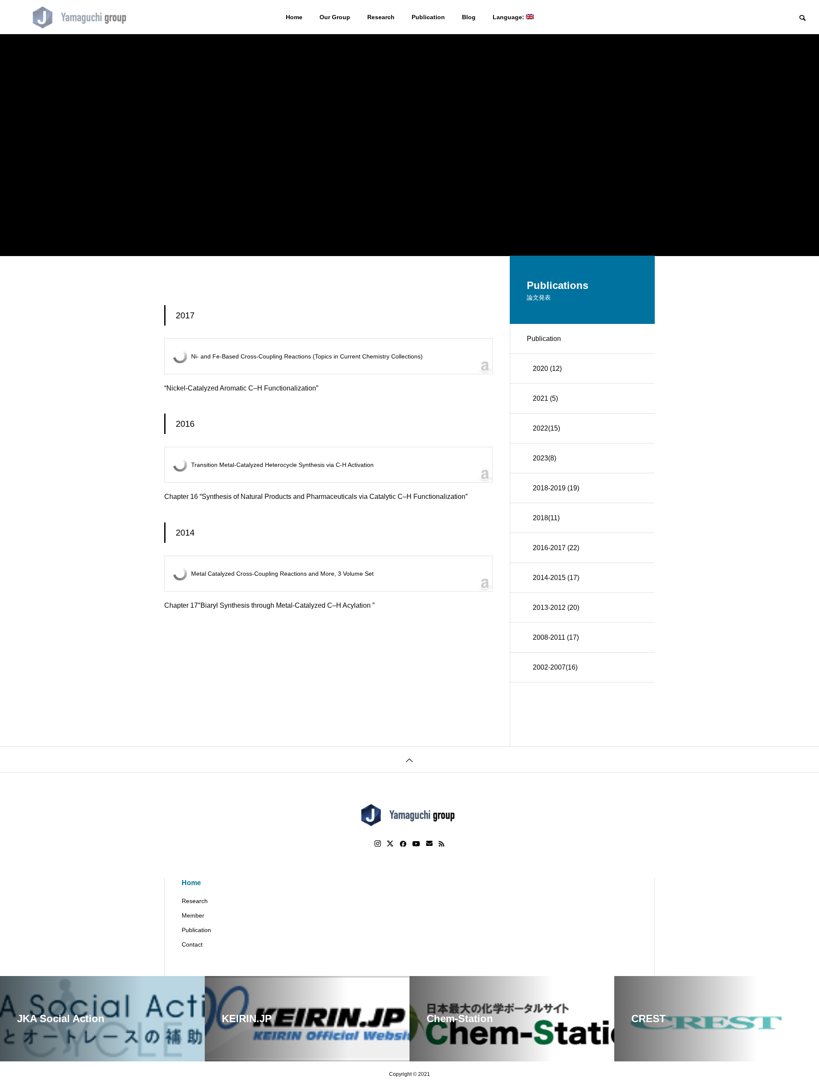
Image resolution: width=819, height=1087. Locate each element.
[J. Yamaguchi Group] (81, 17)
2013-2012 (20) (556, 607)
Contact (192, 944)
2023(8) (544, 458)
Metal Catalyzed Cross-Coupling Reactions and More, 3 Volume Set (282, 573)
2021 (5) (545, 398)
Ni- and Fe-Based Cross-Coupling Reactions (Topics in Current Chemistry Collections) (307, 356)
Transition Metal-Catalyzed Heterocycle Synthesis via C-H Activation (282, 464)
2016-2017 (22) (556, 547)
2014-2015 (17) (556, 577)
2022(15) (546, 428)
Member (193, 915)
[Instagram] (378, 843)
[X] (390, 843)
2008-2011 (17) (556, 637)
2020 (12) (547, 368)
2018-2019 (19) (556, 488)
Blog (469, 17)
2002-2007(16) (555, 667)
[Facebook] (403, 843)
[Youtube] (416, 843)
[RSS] (441, 843)
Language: (509, 17)
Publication (428, 17)
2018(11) (546, 518)
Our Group (334, 17)
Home (294, 17)
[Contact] (429, 843)
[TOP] (409, 759)
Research (381, 17)
